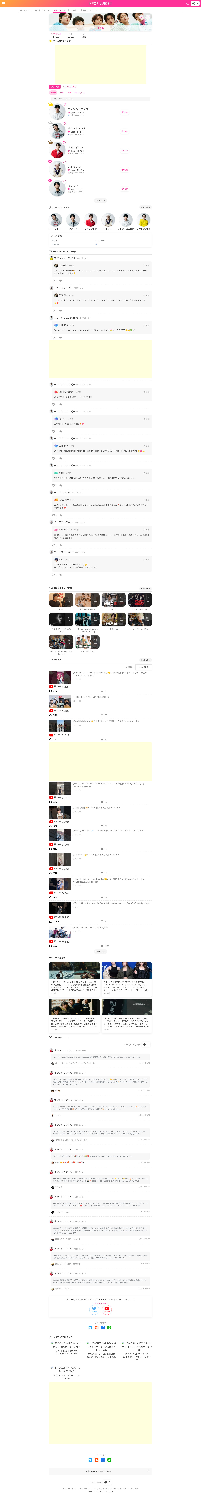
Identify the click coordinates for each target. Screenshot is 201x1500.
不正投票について (86, 1489)
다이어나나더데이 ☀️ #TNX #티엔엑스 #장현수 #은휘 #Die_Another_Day (107, 721)
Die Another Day (139, 609)
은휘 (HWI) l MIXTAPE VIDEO (61, 630)
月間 (61, 92)
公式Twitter (133, 1489)
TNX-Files (113, 629)
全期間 (53, 92)
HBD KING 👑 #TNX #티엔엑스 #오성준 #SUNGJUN (97, 854)
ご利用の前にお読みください (98, 1471)
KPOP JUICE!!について (71, 1489)
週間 (69, 92)
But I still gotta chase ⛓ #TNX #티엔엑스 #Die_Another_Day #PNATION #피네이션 (112, 903)
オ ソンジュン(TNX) (63, 1050)
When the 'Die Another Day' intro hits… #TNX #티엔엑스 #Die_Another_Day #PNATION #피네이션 (108, 785)
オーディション (45, 10)
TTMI (61, 609)
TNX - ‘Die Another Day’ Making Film (91, 927)
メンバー (74, 10)
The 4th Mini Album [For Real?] (61, 652)
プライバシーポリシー (109, 1489)
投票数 (56, 86)
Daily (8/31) (80, 92)
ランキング (28, 10)
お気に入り (71, 86)
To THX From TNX (140, 629)
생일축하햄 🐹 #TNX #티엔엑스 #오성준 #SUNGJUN (97, 807)
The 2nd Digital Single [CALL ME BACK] (87, 630)
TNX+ (113, 609)
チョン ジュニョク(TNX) (66, 317)
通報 (147, 265)
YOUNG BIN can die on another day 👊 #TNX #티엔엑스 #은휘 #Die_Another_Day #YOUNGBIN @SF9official (110, 674)
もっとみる (100, 201)
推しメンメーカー (90, 10)
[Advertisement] (100, 64)
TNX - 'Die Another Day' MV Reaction (92, 696)
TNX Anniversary (87, 609)
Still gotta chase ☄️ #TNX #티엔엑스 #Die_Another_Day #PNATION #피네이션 (110, 830)
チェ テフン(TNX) (63, 287)
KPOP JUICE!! (100, 3)
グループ (61, 10)
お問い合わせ (123, 1489)
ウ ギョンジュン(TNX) (65, 258)
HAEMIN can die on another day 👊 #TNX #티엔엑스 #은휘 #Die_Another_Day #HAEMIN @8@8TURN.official (108, 880)
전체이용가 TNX (87, 651)
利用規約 (97, 1489)
